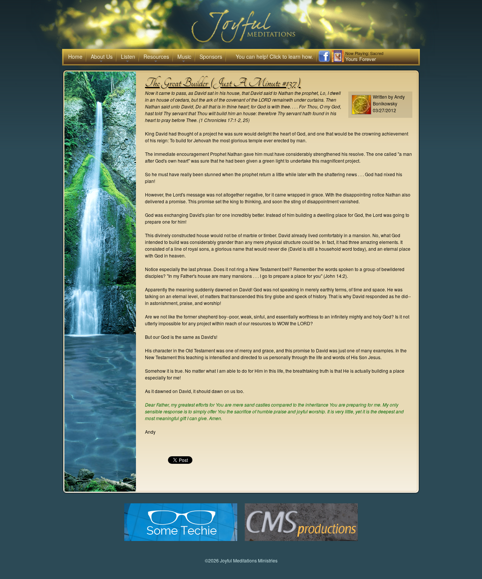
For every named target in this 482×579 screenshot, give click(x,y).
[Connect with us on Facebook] (324, 60)
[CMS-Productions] (301, 539)
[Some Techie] (180, 539)
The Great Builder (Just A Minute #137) (222, 83)
